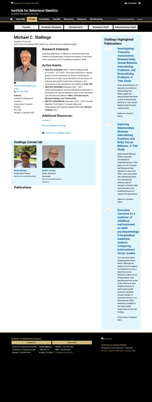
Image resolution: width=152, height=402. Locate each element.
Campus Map (130, 351)
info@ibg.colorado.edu (64, 353)
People (32, 19)
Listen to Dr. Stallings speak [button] (58, 133)
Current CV (46, 120)
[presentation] (108, 48)
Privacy (104, 351)
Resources (69, 19)
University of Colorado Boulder (114, 345)
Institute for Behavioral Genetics (34, 10)
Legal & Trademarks (116, 351)
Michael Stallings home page (54, 125)
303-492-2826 (22, 91)
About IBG (20, 19)
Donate (139, 19)
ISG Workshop (96, 19)
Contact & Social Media (126, 19)
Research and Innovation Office (25, 14)
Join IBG (56, 19)
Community (44, 19)
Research (82, 19)
